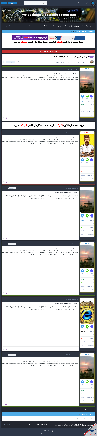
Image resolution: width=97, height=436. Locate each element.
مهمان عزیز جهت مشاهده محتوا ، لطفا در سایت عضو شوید (66, 73)
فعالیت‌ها (73, 3)
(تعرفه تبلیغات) (72, 31)
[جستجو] (26, 3)
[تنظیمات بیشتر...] (4, 69)
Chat (62, 3)
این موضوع (32, 3)
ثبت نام (4, 3)
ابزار (67, 3)
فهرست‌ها (85, 3)
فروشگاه (79, 3)
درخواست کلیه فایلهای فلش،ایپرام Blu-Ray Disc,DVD (68, 62)
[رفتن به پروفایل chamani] (92, 62)
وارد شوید (13, 3)
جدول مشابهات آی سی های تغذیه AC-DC (48, 51)
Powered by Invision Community (48, 433)
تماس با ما (46, 430)
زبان (52, 430)
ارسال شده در (72, 69)
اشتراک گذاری (19, 61)
